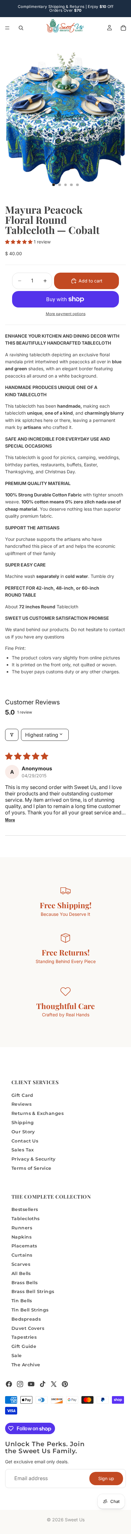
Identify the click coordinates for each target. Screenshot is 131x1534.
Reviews (21, 1104)
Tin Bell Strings (30, 1310)
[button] (19, 241)
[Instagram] (20, 1384)
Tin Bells (21, 1301)
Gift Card (22, 1095)
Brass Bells (24, 1282)
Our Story (23, 1132)
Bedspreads (26, 1319)
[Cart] (123, 28)
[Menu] (7, 28)
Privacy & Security (33, 1159)
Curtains (21, 1255)
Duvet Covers (27, 1328)
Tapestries (24, 1337)
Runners (21, 1228)
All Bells (21, 1273)
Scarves (20, 1264)
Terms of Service (31, 1168)
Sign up (106, 1478)
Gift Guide (23, 1346)
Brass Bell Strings (32, 1291)
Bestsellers (24, 1209)
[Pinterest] (65, 1384)
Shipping (22, 1122)
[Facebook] (9, 1384)
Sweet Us (75, 1519)
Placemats (24, 1246)
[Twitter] (54, 1384)
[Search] (21, 28)
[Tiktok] (42, 1384)
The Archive (25, 1365)
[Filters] (11, 735)
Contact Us (24, 1140)
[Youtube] (31, 1384)
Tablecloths (25, 1218)
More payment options (66, 314)
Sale (16, 1355)
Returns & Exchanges (37, 1113)
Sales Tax (22, 1150)
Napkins (21, 1236)
